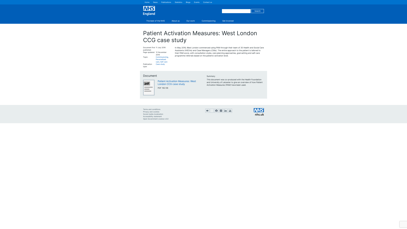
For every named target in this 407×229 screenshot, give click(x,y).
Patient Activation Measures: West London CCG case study (177, 82)
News (155, 2)
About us (176, 21)
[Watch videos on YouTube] (230, 112)
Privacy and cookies (151, 112)
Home (147, 2)
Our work (190, 21)
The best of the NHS (155, 21)
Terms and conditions (151, 109)
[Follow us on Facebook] (216, 112)
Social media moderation (153, 114)
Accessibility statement (152, 116)
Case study (160, 64)
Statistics (178, 2)
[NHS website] (259, 115)
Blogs (188, 2)
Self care (163, 62)
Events (196, 2)
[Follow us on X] (212, 112)
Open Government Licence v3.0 (155, 119)
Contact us (207, 2)
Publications (166, 2)
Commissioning (208, 21)
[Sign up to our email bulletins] (207, 112)
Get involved (228, 21)
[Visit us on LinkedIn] (226, 112)
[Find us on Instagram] (221, 112)
